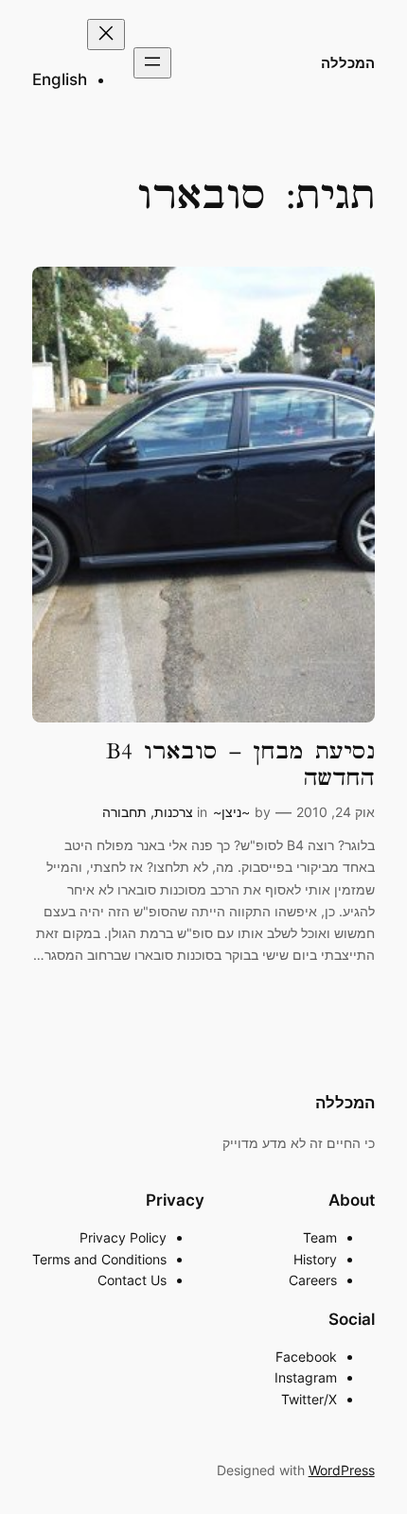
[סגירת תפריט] (106, 34)
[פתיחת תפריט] (152, 62)
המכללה (348, 63)
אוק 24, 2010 (335, 812)
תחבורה (124, 812)
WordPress (342, 1470)
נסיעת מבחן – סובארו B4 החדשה (240, 765)
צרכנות (173, 812)
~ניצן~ (231, 812)
